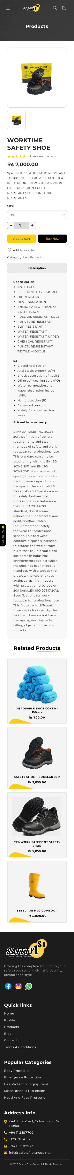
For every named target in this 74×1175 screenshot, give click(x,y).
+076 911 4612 (20, 1139)
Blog (8, 1034)
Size (10, 206)
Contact (10, 1040)
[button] (8, 7)
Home (9, 1013)
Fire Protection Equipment (26, 1084)
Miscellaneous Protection (24, 1091)
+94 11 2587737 (21, 1146)
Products (11, 1027)
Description (37, 268)
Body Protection (17, 1071)
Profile (9, 1020)
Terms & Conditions (20, 1047)
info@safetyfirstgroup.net (30, 1153)
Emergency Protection (22, 1077)
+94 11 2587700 (21, 1132)
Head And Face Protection (25, 1098)
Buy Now (52, 239)
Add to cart (21, 239)
